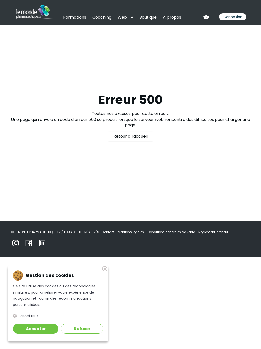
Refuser (82, 329)
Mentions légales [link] (131, 232)
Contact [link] (108, 232)
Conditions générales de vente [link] (171, 232)
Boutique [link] (148, 17)
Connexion (232, 16)
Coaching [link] (101, 17)
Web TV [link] (125, 17)
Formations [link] (74, 17)
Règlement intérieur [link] (213, 232)
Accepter (36, 329)
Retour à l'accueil (130, 136)
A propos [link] (172, 17)
